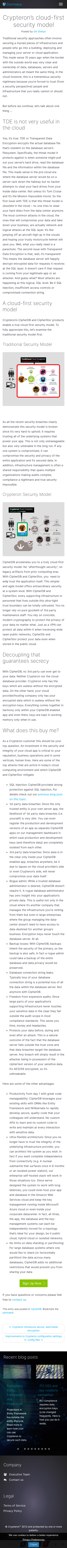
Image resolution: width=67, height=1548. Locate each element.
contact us (19, 1299)
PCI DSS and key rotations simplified (18, 1390)
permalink (8, 1312)
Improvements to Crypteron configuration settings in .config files (33, 1338)
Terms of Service (14, 1520)
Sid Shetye (40, 31)
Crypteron (14, 4)
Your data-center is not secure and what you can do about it (51, 1395)
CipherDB (36, 1308)
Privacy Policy (12, 1526)
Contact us (15, 1495)
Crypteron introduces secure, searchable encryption (33, 1328)
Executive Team (19, 1489)
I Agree (33, 1544)
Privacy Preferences (33, 1539)
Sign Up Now (32, 1283)
